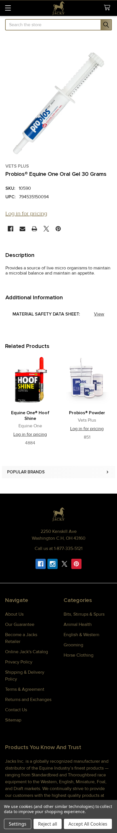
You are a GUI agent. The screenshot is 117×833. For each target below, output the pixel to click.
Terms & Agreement (24, 689)
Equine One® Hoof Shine (30, 415)
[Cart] (108, 7)
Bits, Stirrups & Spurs (84, 614)
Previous (7, 401)
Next (109, 401)
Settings (17, 824)
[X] (46, 229)
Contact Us (16, 710)
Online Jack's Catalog (26, 652)
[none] (58, 103)
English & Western (81, 635)
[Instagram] (52, 564)
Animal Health (78, 624)
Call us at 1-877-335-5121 (58, 548)
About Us (14, 614)
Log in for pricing (26, 213)
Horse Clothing (78, 655)
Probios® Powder (87, 413)
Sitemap (13, 720)
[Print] (34, 229)
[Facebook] (10, 229)
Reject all (47, 824)
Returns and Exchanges (28, 699)
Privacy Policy (18, 662)
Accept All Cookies (87, 824)
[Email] (22, 229)
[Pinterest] (58, 229)
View (99, 314)
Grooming (73, 645)
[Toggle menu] (8, 8)
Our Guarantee (19, 624)
